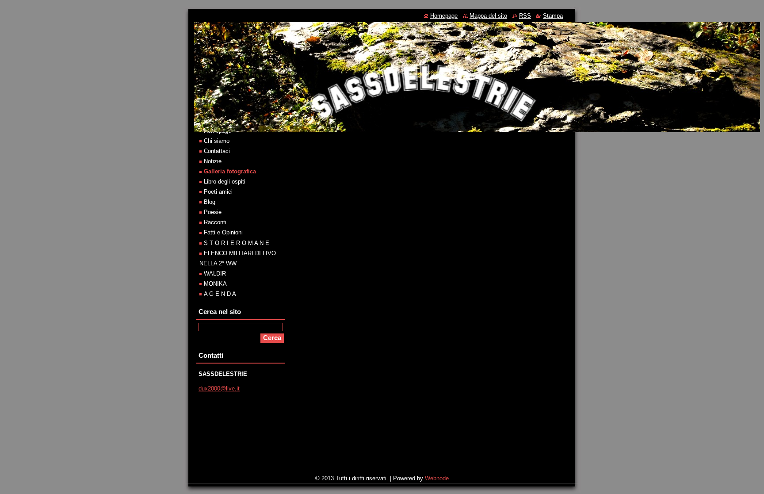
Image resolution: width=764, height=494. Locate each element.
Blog (209, 202)
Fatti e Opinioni (223, 232)
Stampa (553, 15)
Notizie (213, 161)
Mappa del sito (488, 15)
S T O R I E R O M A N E (236, 243)
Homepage (444, 15)
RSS (525, 15)
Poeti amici (218, 191)
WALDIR (215, 273)
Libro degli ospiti (224, 181)
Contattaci (217, 151)
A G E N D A (220, 294)
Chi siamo (216, 141)
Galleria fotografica (230, 171)
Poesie (213, 212)
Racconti (215, 222)
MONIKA (215, 283)
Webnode (437, 478)
